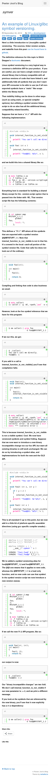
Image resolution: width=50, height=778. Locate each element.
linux (26, 38)
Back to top (9, 768)
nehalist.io (44, 774)
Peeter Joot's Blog (12, 3)
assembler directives (38, 36)
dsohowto (16, 60)
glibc (9, 38)
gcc (4, 38)
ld (14, 38)
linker (20, 38)
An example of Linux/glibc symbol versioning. (25, 26)
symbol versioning (36, 38)
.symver (25, 36)
